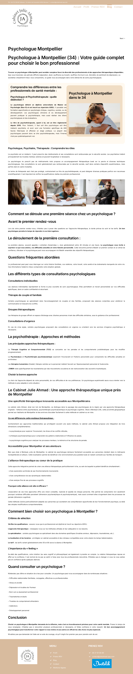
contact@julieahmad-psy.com (58, 2)
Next (121, 38)
